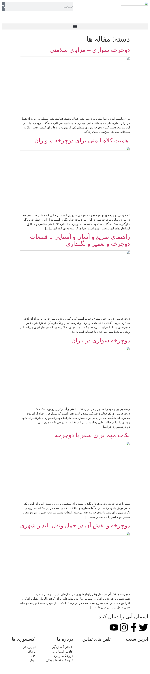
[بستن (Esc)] (126, 667)
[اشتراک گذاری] (133, 667)
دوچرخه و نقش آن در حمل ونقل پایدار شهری (75, 525)
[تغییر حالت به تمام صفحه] (140, 667)
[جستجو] (3, 6)
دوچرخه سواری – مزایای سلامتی (90, 50)
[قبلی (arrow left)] (147, 672)
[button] (75, 26)
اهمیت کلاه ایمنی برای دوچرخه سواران (82, 140)
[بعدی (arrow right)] (140, 672)
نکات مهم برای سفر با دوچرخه (92, 435)
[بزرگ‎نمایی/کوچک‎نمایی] (147, 667)
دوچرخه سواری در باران (100, 340)
